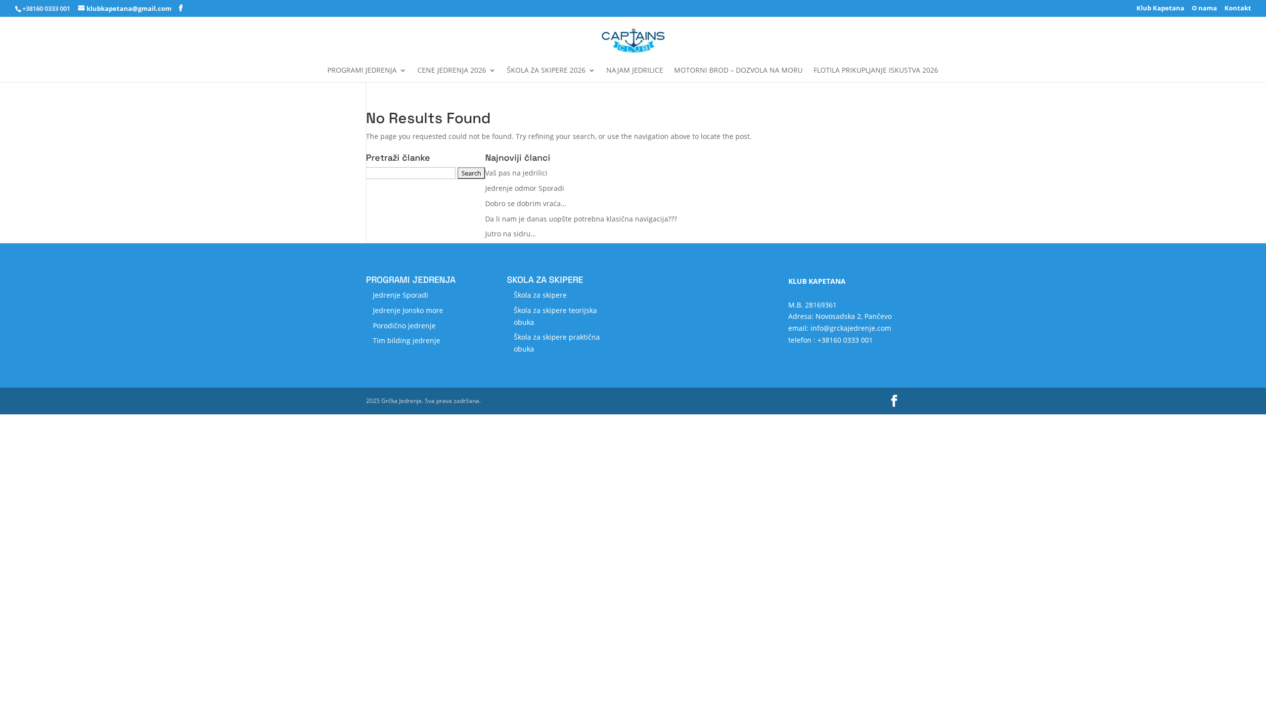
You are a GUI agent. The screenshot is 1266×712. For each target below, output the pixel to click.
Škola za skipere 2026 (546, 71)
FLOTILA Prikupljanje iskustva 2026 (876, 71)
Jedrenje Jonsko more (408, 310)
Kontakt (1237, 8)
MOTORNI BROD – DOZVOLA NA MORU (738, 71)
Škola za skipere (540, 295)
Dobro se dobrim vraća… (525, 203)
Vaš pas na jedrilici (516, 173)
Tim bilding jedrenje (406, 340)
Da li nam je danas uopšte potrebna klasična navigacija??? (581, 218)
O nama (1204, 8)
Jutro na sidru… (510, 233)
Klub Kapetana (1160, 8)
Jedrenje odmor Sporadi (524, 188)
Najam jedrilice (634, 71)
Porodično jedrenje (404, 325)
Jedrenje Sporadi (400, 295)
